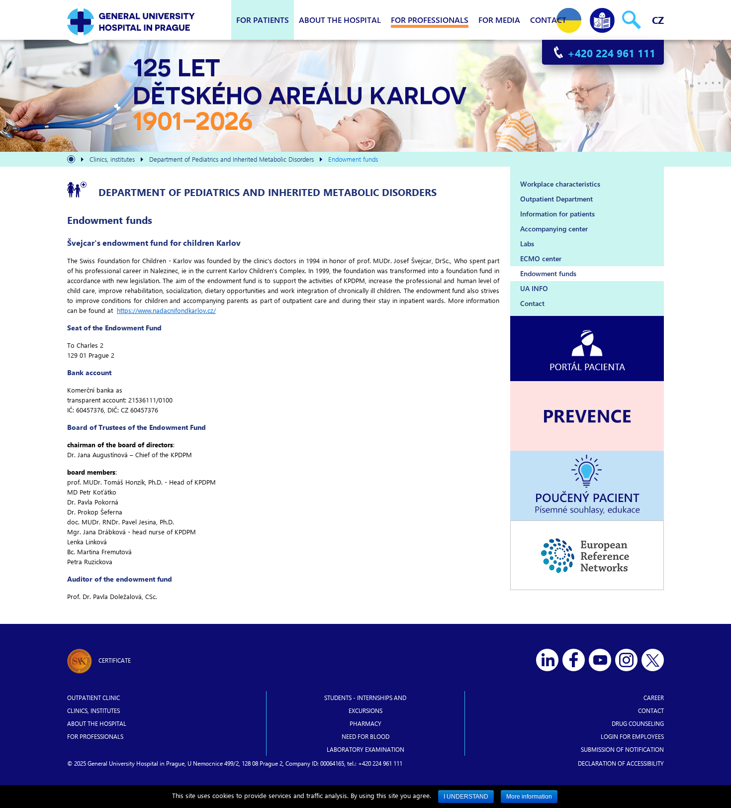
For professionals (429, 19)
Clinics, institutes (93, 710)
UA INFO (534, 288)
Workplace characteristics (560, 184)
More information (529, 796)
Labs (527, 243)
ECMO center (540, 258)
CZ (658, 19)
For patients (262, 19)
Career (653, 698)
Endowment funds (548, 273)
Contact (548, 19)
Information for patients (557, 213)
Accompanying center (554, 228)
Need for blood (365, 736)
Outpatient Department (556, 198)
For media (499, 19)
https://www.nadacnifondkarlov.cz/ (166, 310)
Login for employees (632, 736)
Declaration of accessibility (621, 763)
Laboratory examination (365, 749)
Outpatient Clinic (93, 698)
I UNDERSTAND (466, 796)
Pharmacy (365, 723)
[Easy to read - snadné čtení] (602, 18)
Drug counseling (638, 723)
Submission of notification (622, 749)
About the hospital (340, 19)
